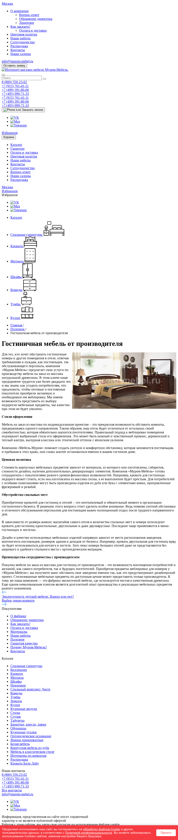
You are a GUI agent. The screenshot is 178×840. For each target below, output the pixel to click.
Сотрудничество (22, 42)
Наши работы (20, 38)
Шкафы (16, 681)
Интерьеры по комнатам (28, 755)
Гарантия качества (24, 643)
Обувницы (18, 728)
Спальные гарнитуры (26, 666)
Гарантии (17, 148)
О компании (19, 11)
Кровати (16, 674)
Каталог (16, 145)
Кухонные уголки (23, 732)
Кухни (15, 705)
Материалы (18, 631)
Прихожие (18, 685)
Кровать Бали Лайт (24, 763)
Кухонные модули (23, 709)
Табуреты (17, 720)
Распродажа (19, 46)
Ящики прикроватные (26, 740)
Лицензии (26, 22)
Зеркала (16, 701)
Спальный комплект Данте (30, 689)
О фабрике (18, 616)
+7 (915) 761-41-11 (15, 86)
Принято (166, 832)
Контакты (17, 50)
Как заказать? (20, 26)
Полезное (17, 639)
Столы (15, 713)
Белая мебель (20, 744)
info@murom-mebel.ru (17, 61)
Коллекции (18, 670)
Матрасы (17, 677)
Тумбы (15, 697)
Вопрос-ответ (29, 15)
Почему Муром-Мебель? (28, 647)
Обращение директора (35, 19)
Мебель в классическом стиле (32, 752)
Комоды (16, 693)
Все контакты (12, 790)
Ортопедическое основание (30, 736)
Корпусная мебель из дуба (29, 748)
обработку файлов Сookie (101, 829)
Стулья (15, 716)
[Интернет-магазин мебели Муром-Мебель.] (35, 70)
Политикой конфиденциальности (88, 832)
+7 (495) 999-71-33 (15, 94)
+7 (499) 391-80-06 (15, 90)
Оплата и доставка (33, 30)
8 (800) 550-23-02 (14, 82)
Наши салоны (20, 54)
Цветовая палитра (23, 34)
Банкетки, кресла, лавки (28, 724)
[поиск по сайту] (44, 79)
